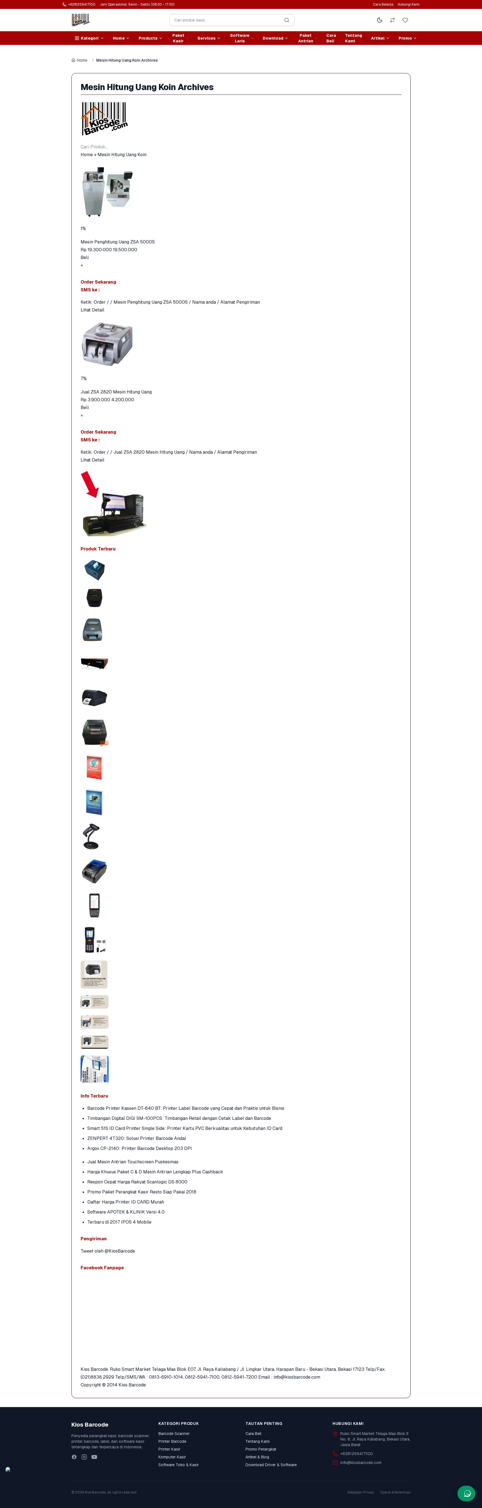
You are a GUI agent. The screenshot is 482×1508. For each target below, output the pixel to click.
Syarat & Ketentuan (395, 1492)
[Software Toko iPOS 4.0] (241, 802)
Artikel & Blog (257, 1456)
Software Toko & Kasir (178, 1464)
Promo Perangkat (260, 1449)
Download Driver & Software (271, 1464)
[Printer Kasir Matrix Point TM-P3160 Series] (241, 570)
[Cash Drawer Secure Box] (241, 663)
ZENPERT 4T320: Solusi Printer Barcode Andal (136, 1138)
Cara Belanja (383, 4)
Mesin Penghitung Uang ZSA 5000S (118, 242)
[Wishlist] (405, 20)
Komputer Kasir (172, 1456)
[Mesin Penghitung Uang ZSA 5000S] (241, 191)
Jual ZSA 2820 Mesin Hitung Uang (116, 392)
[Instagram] (84, 1457)
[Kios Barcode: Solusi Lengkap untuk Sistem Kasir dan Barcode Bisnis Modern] (241, 1069)
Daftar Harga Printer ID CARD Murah (125, 1202)
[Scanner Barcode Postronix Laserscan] (241, 836)
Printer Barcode (172, 1441)
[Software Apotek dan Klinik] (241, 767)
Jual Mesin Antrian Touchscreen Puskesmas (133, 1162)
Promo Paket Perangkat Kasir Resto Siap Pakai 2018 (141, 1192)
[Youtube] (94, 1457)
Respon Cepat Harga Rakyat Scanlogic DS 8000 (137, 1182)
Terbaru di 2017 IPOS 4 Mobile (119, 1222)
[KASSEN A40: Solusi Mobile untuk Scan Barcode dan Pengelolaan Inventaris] (241, 905)
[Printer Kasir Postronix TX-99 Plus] (241, 732)
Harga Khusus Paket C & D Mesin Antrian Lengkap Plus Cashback (155, 1172)
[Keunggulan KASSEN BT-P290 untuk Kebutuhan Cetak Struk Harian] (241, 871)
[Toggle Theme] (379, 20)
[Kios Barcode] (241, 119)
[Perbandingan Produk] (392, 20)
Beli (85, 257)
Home (82, 60)
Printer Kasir (169, 1449)
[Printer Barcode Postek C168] (241, 698)
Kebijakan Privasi (361, 1492)
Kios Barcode (132, 1385)
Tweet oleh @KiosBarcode (108, 1251)
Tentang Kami (353, 38)
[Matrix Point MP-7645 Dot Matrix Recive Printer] (241, 629)
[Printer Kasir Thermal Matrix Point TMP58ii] (241, 597)
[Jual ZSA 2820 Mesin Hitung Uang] (241, 344)
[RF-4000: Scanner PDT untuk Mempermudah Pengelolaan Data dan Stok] (241, 940)
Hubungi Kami (409, 4)
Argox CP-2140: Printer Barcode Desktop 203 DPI (139, 1148)
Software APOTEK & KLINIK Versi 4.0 (126, 1212)
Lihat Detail (92, 310)
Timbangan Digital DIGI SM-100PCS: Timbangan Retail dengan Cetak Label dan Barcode (179, 1118)
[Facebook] (74, 1457)
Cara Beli (331, 38)
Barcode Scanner (174, 1433)
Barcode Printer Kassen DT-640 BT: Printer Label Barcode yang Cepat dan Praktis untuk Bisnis (185, 1108)
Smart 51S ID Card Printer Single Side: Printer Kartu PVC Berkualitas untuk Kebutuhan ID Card (184, 1128)
